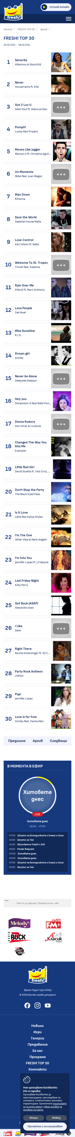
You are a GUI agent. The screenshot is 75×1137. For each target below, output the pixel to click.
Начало (8, 29)
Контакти (38, 1069)
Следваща (58, 741)
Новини (37, 1026)
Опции (33, 1118)
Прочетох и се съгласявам (44, 1126)
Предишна (16, 741)
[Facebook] (27, 1005)
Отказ (56, 1118)
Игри (37, 1032)
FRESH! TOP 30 (26, 29)
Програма (37, 1057)
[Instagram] (37, 1005)
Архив (43, 29)
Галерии (37, 1038)
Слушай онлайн (59, 7)
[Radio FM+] (8, 1133)
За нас (37, 1051)
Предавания (38, 1044)
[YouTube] (48, 1005)
